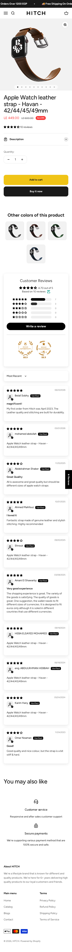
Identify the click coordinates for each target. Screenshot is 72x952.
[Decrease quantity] (8, 159)
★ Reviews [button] (68, 479)
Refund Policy (48, 906)
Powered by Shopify (30, 941)
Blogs (7, 913)
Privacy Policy (47, 900)
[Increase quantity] (22, 159)
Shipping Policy (48, 913)
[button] (12, 127)
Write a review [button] (36, 326)
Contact (8, 919)
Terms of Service (49, 919)
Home (7, 900)
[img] (15, 390)
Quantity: (9, 151)
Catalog (8, 906)
